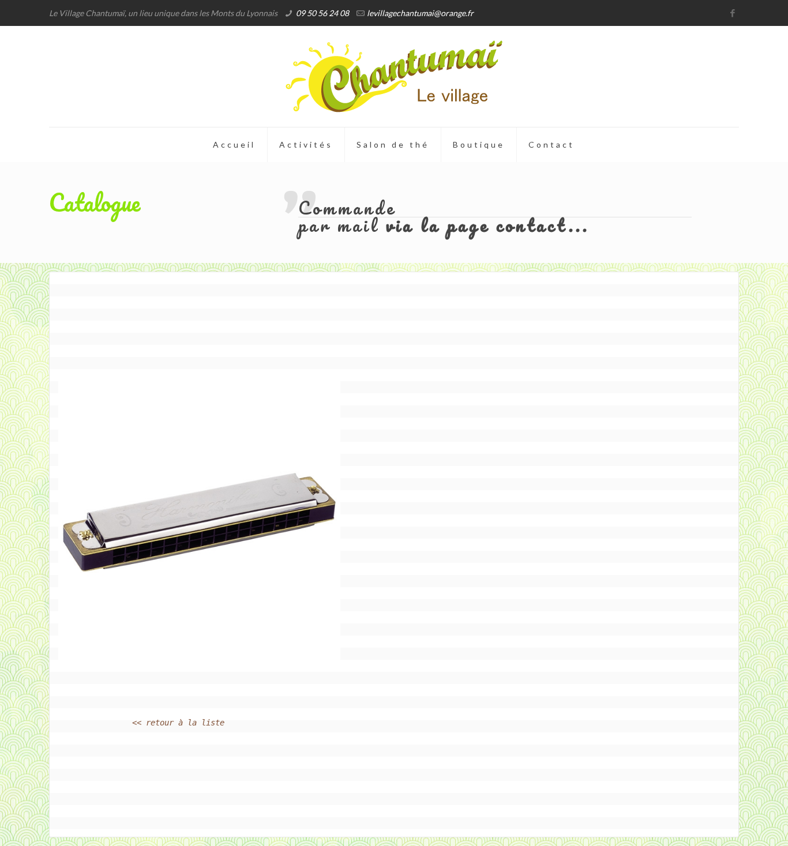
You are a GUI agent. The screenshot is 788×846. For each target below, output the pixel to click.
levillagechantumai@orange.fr (420, 13)
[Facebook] (733, 12)
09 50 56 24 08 (322, 13)
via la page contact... (488, 225)
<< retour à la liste (178, 722)
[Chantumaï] (394, 76)
